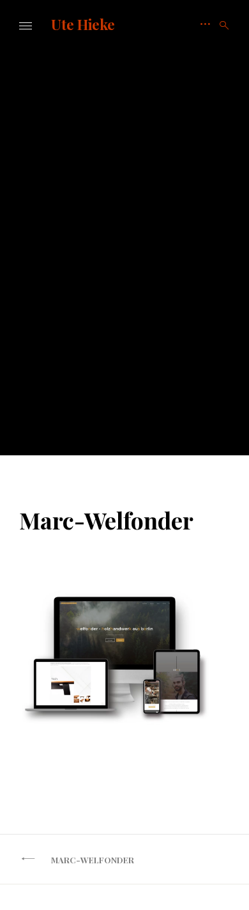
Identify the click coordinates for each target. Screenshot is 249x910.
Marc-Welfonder (92, 859)
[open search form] (220, 25)
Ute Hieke (83, 24)
